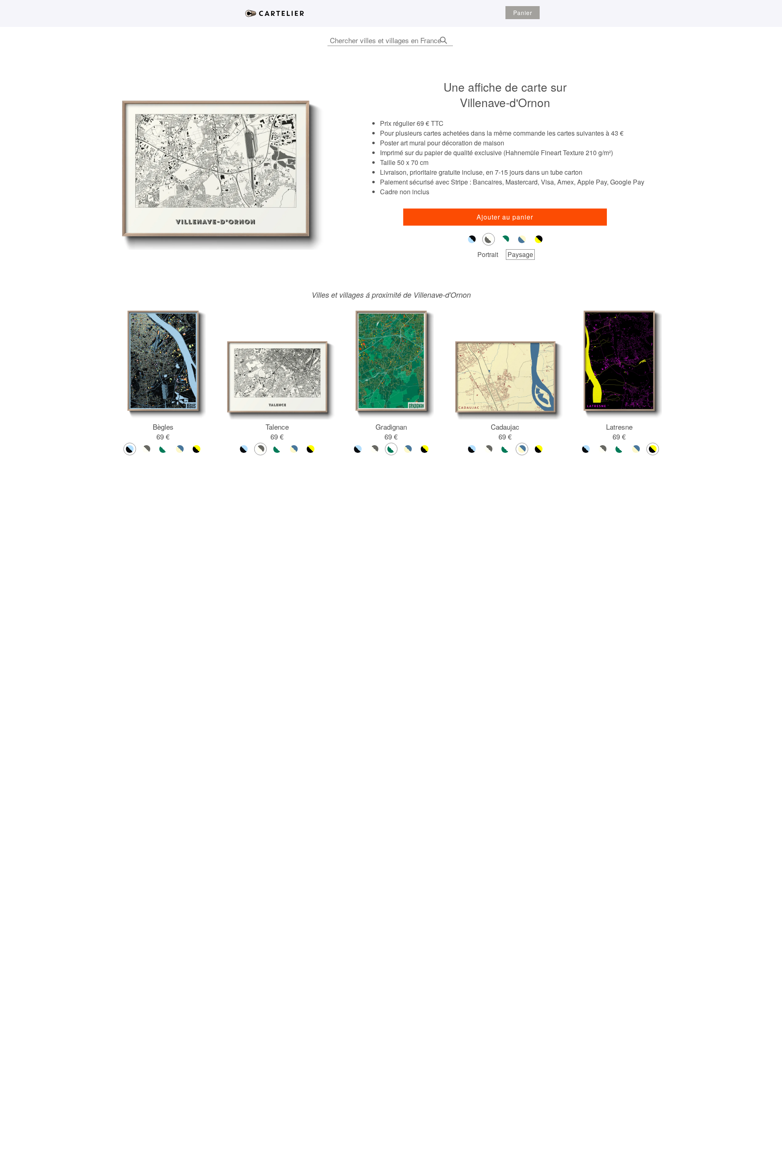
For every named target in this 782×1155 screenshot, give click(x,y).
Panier (522, 13)
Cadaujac (505, 427)
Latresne (619, 427)
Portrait (487, 254)
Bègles (163, 427)
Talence (277, 427)
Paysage (520, 254)
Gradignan (391, 427)
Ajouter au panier (505, 217)
